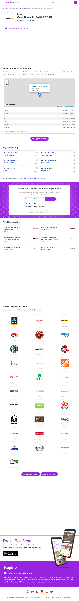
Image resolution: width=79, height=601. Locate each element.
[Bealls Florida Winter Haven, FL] (14, 405)
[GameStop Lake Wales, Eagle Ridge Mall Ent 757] (21, 239)
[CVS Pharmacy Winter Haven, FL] (65, 391)
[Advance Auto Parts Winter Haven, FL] (39, 434)
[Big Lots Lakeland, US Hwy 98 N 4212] (58, 154)
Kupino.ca (32, 591)
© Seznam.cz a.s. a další (68, 106)
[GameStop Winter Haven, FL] (14, 391)
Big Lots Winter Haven (39, 86)
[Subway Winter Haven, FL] (14, 434)
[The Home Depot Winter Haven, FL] (65, 363)
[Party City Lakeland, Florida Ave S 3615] (58, 249)
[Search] (75, 2)
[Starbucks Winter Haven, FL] (14, 349)
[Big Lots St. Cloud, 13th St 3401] (21, 169)
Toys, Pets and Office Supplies (26, 20)
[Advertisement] (39, 48)
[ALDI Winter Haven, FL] (14, 321)
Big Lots (7, 178)
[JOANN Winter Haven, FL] (39, 391)
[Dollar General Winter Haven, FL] (65, 321)
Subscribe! (49, 199)
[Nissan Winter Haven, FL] (39, 448)
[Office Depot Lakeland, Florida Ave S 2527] (21, 249)
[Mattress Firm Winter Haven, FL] (65, 377)
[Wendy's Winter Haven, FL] (65, 349)
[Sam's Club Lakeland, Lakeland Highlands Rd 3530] (58, 239)
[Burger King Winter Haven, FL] (65, 405)
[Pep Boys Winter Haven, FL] (65, 434)
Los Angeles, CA (35, 178)
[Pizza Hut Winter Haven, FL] (14, 335)
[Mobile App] (10, 554)
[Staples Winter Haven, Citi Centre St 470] (21, 229)
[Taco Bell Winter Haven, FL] (14, 420)
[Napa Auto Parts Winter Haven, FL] (14, 448)
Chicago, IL (25, 178)
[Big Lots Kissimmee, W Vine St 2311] (58, 162)
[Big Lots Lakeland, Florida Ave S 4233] (21, 154)
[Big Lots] (9, 18)
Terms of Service (57, 597)
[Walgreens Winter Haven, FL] (39, 321)
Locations (11, 9)
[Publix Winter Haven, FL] (39, 377)
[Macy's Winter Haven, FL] (14, 363)
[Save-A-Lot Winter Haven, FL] (65, 420)
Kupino (5, 9)
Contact (47, 597)
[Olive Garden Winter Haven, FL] (39, 420)
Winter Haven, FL (35, 310)
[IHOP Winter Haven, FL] (65, 335)
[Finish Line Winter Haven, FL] (39, 349)
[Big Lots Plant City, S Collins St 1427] (21, 162)
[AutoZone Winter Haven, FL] (65, 448)
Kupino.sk (51, 591)
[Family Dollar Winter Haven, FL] (39, 363)
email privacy (45, 210)
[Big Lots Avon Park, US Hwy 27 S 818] (58, 169)
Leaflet (60, 106)
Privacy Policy (39, 203)
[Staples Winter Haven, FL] (14, 377)
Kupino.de (41, 591)
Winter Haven (24, 9)
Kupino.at (27, 591)
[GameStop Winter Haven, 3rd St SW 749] (58, 229)
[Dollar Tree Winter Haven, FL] (39, 405)
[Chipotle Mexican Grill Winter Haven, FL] (39, 335)
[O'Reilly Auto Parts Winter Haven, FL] (14, 462)
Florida (17, 9)
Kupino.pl (46, 591)
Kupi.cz (37, 591)
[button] (16, 28)
